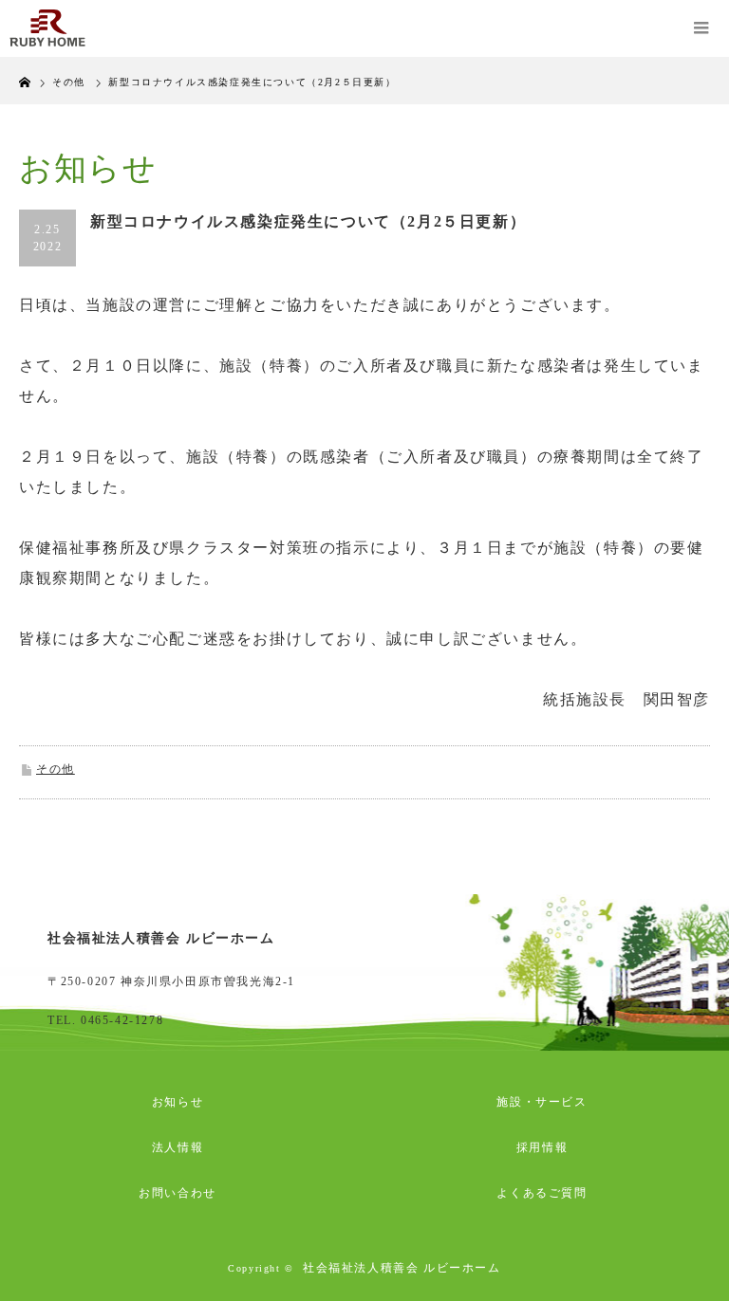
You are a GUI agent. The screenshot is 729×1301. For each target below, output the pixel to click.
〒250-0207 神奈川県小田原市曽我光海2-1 (171, 981)
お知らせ (177, 1102)
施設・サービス (541, 1102)
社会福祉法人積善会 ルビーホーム (402, 1267)
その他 (55, 769)
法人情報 (177, 1147)
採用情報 (542, 1147)
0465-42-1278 (122, 1020)
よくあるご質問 (541, 1193)
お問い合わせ (177, 1193)
